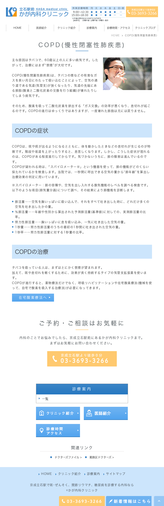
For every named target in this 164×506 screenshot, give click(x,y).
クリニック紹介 (69, 473)
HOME (115, 35)
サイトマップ (115, 473)
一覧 (45, 398)
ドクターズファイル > (68, 457)
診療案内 (93, 473)
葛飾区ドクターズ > (101, 457)
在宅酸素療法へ (33, 297)
